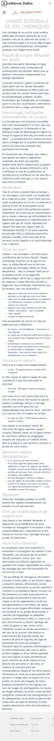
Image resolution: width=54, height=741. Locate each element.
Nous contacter (15, 731)
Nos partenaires (36, 718)
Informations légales (17, 718)
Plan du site (35, 731)
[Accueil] (28, 13)
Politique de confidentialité (19, 725)
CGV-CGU (34, 725)
